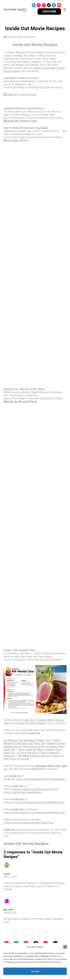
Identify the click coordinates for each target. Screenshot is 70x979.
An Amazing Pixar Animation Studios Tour (27, 740)
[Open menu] (65, 10)
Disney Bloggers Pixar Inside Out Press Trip (32, 742)
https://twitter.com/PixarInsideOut (34, 789)
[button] (65, 946)
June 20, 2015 (10, 912)
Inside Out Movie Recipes (32, 723)
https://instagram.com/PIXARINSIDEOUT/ (40, 802)
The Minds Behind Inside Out (33, 755)
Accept (35, 971)
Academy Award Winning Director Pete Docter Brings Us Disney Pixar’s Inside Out (35, 746)
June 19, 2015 (10, 876)
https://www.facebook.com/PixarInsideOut (41, 779)
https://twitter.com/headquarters (23, 792)
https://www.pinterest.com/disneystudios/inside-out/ (34, 812)
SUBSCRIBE (49, 11)
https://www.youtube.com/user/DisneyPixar (29, 822)
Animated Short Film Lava (51, 765)
